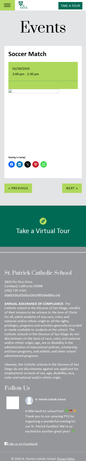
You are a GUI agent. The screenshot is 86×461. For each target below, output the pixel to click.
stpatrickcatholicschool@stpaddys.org (32, 294)
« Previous (18, 188)
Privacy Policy (66, 458)
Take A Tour (70, 5)
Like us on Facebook (23, 443)
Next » (72, 188)
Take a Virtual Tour (43, 230)
